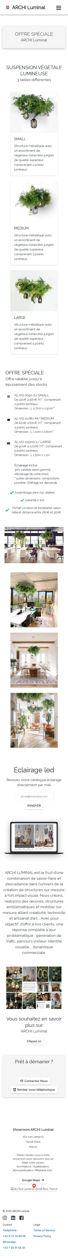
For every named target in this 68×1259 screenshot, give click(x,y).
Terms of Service (44, 1230)
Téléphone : (10, 1230)
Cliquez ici (34, 1041)
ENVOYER (34, 805)
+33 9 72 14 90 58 (14, 1236)
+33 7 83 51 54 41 (14, 1247)
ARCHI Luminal (28, 7)
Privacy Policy (42, 1236)
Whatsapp (9, 1241)
